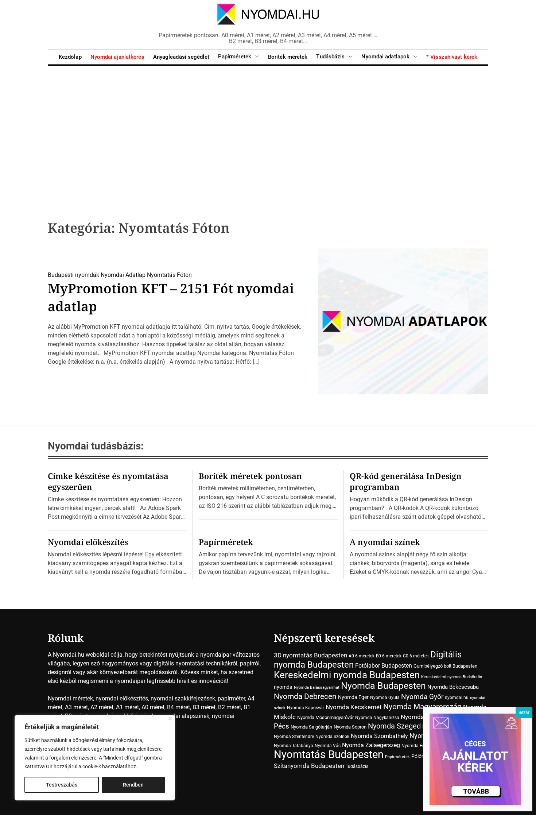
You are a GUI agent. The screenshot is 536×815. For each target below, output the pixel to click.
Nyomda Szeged (394, 726)
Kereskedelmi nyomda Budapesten (347, 674)
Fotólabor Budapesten (383, 665)
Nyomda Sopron (350, 727)
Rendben (133, 785)
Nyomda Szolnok (332, 736)
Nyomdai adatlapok (385, 56)
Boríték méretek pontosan (250, 475)
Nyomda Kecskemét (354, 707)
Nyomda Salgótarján (311, 727)
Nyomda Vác (328, 745)
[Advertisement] (268, 131)
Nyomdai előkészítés (88, 541)
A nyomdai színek (385, 541)
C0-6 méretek (416, 655)
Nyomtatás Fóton (169, 274)
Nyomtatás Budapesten (329, 754)
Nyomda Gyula (385, 697)
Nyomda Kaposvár (305, 707)
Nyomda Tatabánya (293, 745)
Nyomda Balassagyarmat (316, 687)
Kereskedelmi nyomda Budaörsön (451, 677)
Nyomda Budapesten (383, 685)
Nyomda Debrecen (305, 696)
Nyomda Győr (422, 696)
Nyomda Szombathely (379, 736)
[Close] (170, 718)
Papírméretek (234, 56)
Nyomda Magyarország (422, 706)
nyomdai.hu (457, 697)
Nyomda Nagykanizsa (377, 717)
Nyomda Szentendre (294, 736)
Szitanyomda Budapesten (309, 765)
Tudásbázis (330, 56)
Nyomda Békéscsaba (453, 687)
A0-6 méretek (361, 655)
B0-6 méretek (388, 655)
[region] (95, 757)
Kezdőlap (70, 57)
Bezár (523, 712)
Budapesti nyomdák (73, 274)
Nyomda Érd (413, 745)
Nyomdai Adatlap (123, 274)
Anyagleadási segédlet (181, 57)
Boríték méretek (288, 57)
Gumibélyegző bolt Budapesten (445, 666)
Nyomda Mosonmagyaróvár (325, 717)
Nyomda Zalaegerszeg (371, 745)
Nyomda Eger (353, 697)
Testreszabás (61, 785)
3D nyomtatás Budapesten (310, 655)
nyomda (283, 687)
